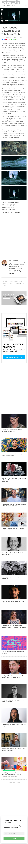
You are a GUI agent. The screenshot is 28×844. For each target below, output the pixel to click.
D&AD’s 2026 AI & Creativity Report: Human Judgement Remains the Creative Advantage (13, 480)
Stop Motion (4, 283)
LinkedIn (16, 272)
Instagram (11, 273)
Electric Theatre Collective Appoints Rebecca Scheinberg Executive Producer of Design (13, 627)
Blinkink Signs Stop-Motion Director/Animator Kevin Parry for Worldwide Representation (11, 774)
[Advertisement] (14, 240)
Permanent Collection (9, 5)
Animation (10, 281)
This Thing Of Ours (13, 202)
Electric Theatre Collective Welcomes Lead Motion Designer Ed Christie (13, 504)
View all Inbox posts (14, 782)
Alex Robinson (17, 283)
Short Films (22, 281)
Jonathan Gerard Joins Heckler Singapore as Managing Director (13, 454)
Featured (16, 281)
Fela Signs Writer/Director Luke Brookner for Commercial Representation (13, 676)
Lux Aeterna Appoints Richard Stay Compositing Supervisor (11, 430)
